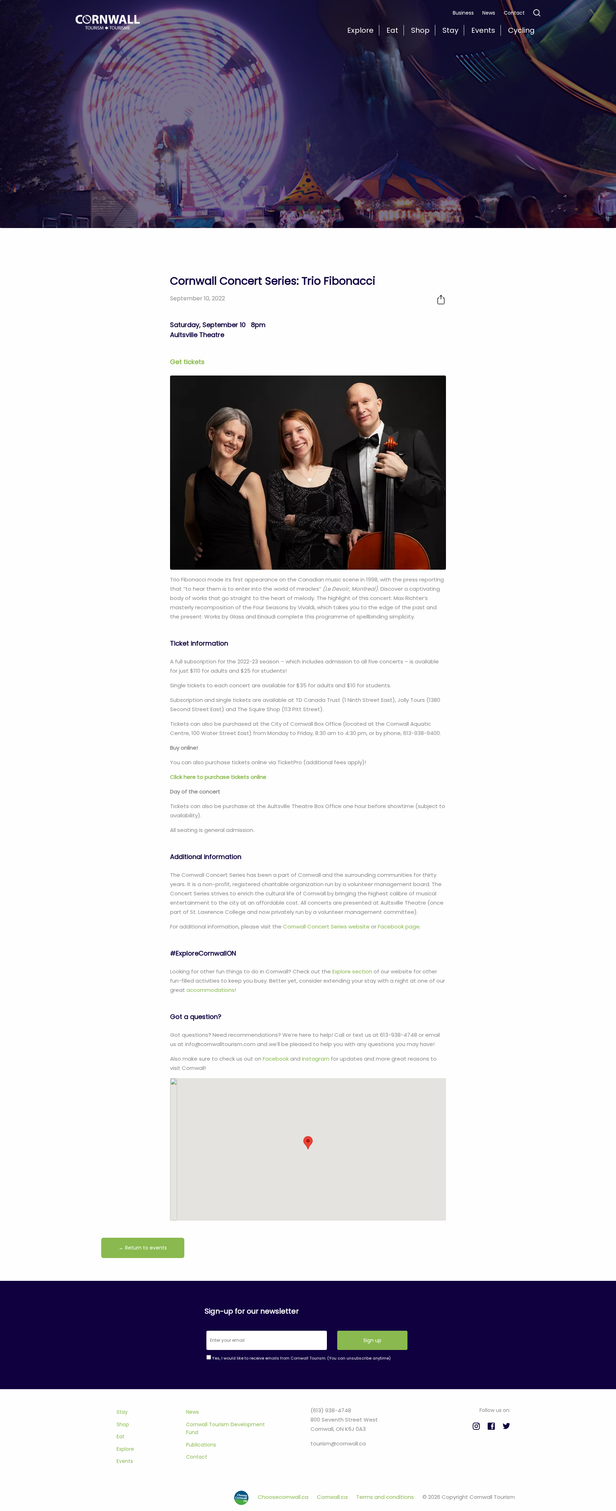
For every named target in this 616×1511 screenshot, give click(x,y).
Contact (514, 12)
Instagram (315, 1058)
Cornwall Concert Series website (326, 926)
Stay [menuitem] (450, 30)
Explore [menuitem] (360, 30)
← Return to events (143, 1247)
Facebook (276, 1058)
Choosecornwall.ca (284, 1497)
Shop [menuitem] (420, 30)
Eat (120, 1436)
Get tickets (187, 361)
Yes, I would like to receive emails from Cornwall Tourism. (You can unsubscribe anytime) (301, 1358)
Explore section (352, 971)
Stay (122, 1412)
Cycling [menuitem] (521, 30)
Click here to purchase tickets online (218, 777)
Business (463, 12)
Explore (125, 1449)
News (488, 12)
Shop (123, 1424)
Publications (201, 1444)
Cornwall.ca (333, 1497)
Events (125, 1461)
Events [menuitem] (483, 30)
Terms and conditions (385, 1497)
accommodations (210, 990)
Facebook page (399, 926)
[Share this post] (441, 299)
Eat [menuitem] (392, 30)
